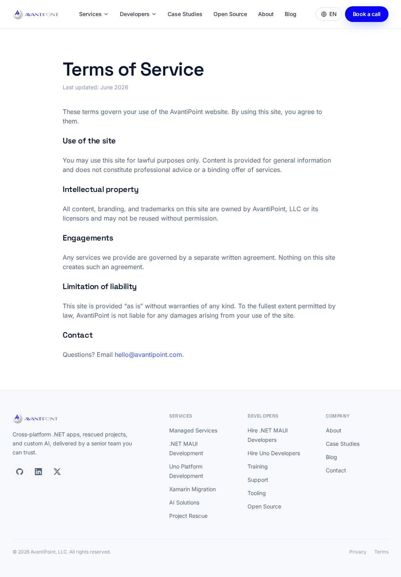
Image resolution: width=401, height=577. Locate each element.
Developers (135, 14)
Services (90, 14)
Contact (336, 470)
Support (257, 479)
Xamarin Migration (192, 489)
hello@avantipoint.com (148, 354)
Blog (290, 14)
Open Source (230, 14)
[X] (57, 472)
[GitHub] (20, 472)
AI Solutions (184, 502)
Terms (381, 552)
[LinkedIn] (38, 472)
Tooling (256, 493)
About (266, 14)
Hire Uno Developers (273, 453)
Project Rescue (188, 515)
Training (257, 466)
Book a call (367, 14)
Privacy (358, 552)
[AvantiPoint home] (36, 14)
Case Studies (185, 14)
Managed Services (193, 430)
